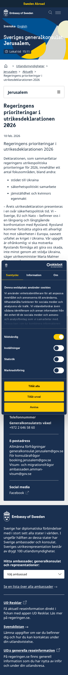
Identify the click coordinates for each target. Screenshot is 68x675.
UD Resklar (13, 602)
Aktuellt (27, 72)
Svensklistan (14, 626)
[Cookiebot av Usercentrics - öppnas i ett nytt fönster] (48, 265)
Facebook (16, 493)
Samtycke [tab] (12, 275)
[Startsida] (7, 66)
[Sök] (50, 12)
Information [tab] (33, 275)
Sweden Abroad (34, 4)
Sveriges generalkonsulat (33, 40)
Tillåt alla (34, 386)
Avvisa (34, 407)
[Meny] (59, 12)
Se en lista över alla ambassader (28, 586)
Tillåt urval (34, 396)
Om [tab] (55, 275)
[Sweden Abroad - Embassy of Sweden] (22, 12)
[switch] (58, 348)
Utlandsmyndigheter (30, 66)
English (22, 26)
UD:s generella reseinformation (29, 650)
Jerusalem (10, 72)
